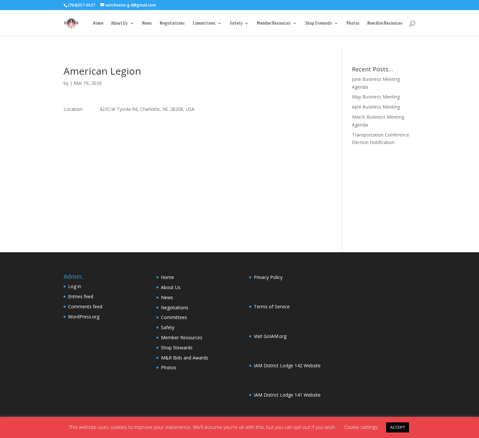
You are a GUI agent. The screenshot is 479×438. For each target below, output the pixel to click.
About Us (119, 23)
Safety (236, 23)
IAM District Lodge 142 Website (287, 365)
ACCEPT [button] (397, 427)
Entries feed (80, 296)
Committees (204, 23)
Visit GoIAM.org (270, 336)
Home (98, 23)
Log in (74, 286)
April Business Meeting (376, 107)
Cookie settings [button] (361, 427)
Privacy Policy (268, 277)
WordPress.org (83, 317)
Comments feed (85, 306)
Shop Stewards (318, 23)
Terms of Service (272, 306)
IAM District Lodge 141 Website (287, 395)
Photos (352, 23)
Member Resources (274, 23)
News (147, 23)
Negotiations (172, 23)
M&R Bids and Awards (184, 358)
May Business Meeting (376, 97)
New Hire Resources (384, 23)
